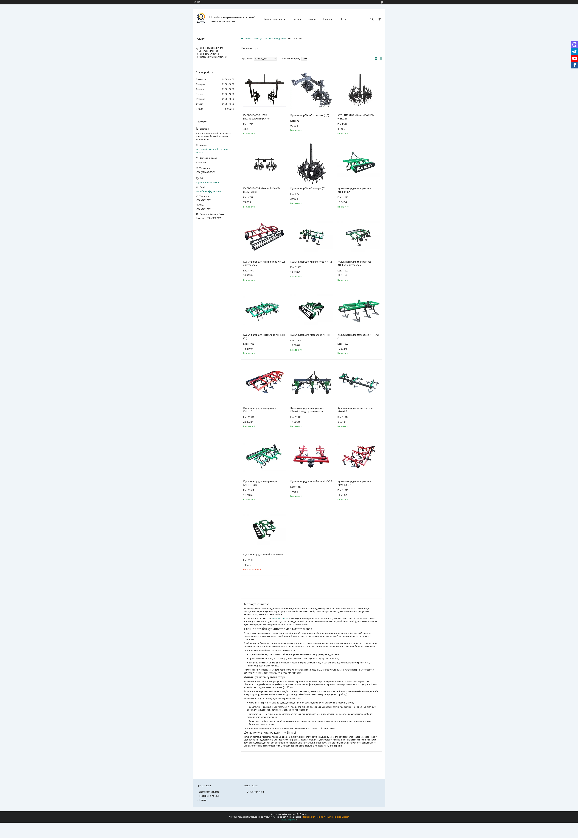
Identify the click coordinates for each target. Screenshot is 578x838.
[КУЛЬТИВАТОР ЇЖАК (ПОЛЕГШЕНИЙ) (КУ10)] (264, 90)
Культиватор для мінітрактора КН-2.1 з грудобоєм (264, 263)
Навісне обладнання (276, 38)
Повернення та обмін (209, 796)
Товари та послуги (273, 19)
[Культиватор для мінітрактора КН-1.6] (311, 236)
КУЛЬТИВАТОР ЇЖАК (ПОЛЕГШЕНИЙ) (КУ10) (256, 117)
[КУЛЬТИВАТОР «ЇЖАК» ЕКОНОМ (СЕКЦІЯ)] (358, 90)
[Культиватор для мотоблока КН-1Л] (264, 529)
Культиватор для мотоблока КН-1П (310, 334)
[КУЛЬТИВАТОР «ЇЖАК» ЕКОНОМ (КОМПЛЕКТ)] (264, 163)
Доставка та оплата (209, 792)
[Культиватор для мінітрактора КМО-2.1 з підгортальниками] (311, 383)
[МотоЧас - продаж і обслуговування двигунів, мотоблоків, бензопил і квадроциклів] (201, 19)
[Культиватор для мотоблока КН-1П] (311, 310)
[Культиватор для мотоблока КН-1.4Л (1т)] (358, 310)
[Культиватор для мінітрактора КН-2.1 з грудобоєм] (264, 236)
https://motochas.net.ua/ (208, 182)
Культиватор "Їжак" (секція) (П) (307, 188)
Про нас (312, 19)
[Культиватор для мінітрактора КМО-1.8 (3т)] (358, 456)
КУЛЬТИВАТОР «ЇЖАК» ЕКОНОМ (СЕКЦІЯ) (355, 117)
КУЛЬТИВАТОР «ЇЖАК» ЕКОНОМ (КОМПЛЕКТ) (261, 190)
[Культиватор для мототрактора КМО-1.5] (358, 383)
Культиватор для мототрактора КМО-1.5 (355, 410)
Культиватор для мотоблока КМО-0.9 (311, 481)
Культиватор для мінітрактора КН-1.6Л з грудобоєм (354, 263)
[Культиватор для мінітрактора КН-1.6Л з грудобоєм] (358, 236)
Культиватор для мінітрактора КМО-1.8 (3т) (354, 483)
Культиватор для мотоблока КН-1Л (263, 554)
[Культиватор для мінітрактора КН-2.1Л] (264, 383)
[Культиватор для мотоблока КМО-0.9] (311, 456)
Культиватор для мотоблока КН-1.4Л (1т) (358, 336)
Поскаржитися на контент (314, 817)
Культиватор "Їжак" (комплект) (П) (309, 115)
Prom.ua (303, 814)
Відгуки (203, 800)
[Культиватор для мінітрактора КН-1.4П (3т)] (264, 456)
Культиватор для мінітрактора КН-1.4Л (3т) (354, 190)
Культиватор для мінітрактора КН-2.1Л (260, 410)
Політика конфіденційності (337, 817)
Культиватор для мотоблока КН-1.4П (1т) (264, 336)
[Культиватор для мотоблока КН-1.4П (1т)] (264, 310)
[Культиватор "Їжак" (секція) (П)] (311, 163)
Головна (297, 19)
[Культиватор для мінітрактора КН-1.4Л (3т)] (358, 163)
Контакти (328, 19)
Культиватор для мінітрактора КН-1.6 (311, 261)
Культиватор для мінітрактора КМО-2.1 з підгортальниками (307, 410)
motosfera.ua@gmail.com (208, 191)
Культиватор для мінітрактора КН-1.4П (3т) (260, 483)
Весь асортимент (255, 792)
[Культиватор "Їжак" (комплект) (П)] (311, 90)
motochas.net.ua (280, 618)
